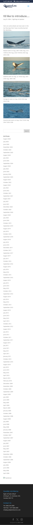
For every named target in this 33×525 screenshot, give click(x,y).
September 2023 (8, 177)
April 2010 (6, 375)
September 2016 (8, 264)
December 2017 (8, 247)
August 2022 (7, 185)
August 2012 (7, 329)
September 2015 (8, 277)
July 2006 (6, 465)
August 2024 (7, 166)
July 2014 (6, 299)
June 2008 (6, 424)
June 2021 (6, 204)
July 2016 (6, 269)
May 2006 (6, 470)
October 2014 (7, 291)
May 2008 (6, 427)
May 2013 (6, 318)
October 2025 (7, 150)
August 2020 (7, 215)
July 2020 (6, 218)
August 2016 (7, 266)
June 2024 (6, 171)
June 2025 (6, 160)
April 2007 (6, 451)
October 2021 (7, 193)
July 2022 (6, 188)
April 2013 (6, 321)
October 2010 (7, 359)
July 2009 (6, 397)
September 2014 (8, 294)
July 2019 (6, 231)
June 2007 (6, 446)
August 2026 (7, 139)
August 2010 (7, 364)
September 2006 (8, 459)
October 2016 (7, 261)
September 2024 (8, 163)
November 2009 (8, 386)
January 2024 (7, 174)
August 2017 (7, 256)
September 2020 (8, 212)
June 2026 (6, 144)
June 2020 (6, 220)
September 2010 (8, 362)
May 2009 (6, 402)
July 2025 (6, 158)
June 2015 (6, 286)
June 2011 (6, 348)
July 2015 (6, 283)
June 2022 (6, 190)
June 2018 (6, 245)
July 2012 (6, 332)
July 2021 (6, 201)
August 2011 (7, 343)
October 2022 (7, 182)
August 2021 (7, 199)
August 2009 (7, 394)
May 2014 (6, 302)
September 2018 (8, 237)
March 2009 (6, 408)
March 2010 (6, 378)
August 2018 (7, 239)
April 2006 (6, 473)
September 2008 (8, 416)
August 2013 (7, 310)
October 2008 (7, 413)
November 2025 (8, 147)
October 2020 (7, 209)
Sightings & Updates (18, 19)
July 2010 (6, 367)
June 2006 (6, 468)
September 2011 (8, 340)
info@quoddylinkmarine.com (11, 510)
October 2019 (7, 223)
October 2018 (7, 234)
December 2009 (8, 383)
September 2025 (8, 152)
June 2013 (6, 315)
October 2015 (7, 275)
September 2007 (8, 438)
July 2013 (6, 313)
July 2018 (6, 242)
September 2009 (8, 392)
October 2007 (7, 435)
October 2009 (7, 389)
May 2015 (6, 288)
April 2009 (6, 405)
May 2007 (6, 449)
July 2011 (6, 345)
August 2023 (7, 179)
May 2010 (6, 372)
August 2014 (7, 296)
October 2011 (7, 337)
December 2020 (8, 207)
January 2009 (7, 411)
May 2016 (6, 272)
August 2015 (7, 280)
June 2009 (6, 400)
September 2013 (8, 307)
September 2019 (8, 226)
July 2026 (6, 141)
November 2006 (8, 454)
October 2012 (7, 324)
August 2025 (7, 155)
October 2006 (7, 457)
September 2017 (8, 253)
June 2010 (6, 370)
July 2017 (6, 258)
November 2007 (8, 432)
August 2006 (7, 462)
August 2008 (7, 419)
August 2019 (7, 228)
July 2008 (6, 421)
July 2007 (6, 443)
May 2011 (6, 351)
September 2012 (8, 326)
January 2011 (7, 356)
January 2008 (7, 430)
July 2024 (6, 169)
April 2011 (6, 353)
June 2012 (6, 334)
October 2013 (7, 305)
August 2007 (7, 440)
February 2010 (7, 381)
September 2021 (8, 196)
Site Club (20, 522)
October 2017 (7, 250)
